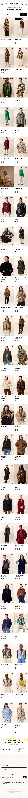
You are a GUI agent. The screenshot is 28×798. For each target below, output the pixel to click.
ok (24, 777)
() (5, 783)
